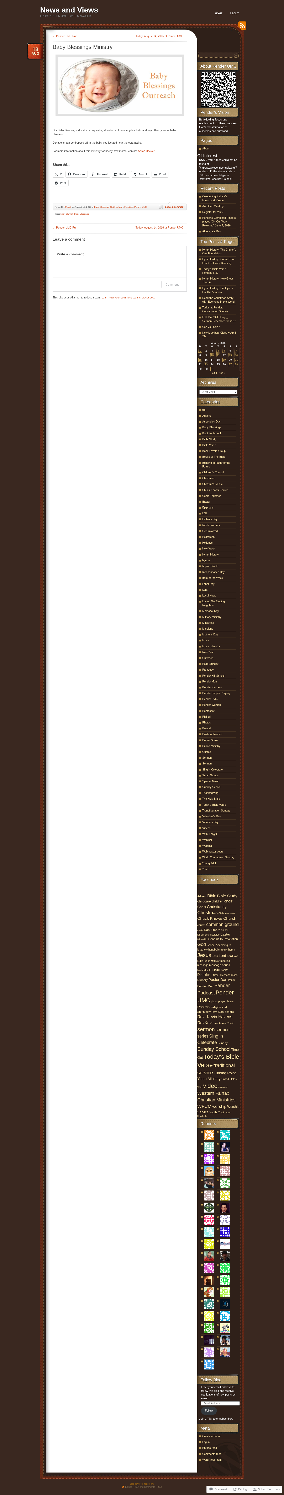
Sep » (222, 373)
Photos (206, 722)
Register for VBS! (212, 212)
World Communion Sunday (218, 857)
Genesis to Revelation (223, 939)
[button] (120, 85)
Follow (209, 1410)
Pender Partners (212, 687)
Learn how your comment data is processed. (128, 297)
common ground (222, 924)
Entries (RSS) (132, 1487)
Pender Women (211, 704)
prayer (222, 1001)
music (214, 969)
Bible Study (209, 439)
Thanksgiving (210, 792)
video (210, 1085)
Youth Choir (217, 1112)
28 (236, 364)
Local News (209, 595)
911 (204, 409)
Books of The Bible (213, 456)
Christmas (208, 478)
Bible (211, 896)
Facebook (209, 879)
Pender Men (209, 681)
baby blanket (67, 214)
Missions (207, 628)
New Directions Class (225, 975)
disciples (215, 934)
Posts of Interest (212, 734)
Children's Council (213, 472)
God (201, 944)
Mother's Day (210, 634)
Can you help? (211, 326)
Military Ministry (211, 617)
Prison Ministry (211, 746)
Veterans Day (210, 822)
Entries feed (209, 1447)
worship (219, 1106)
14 (236, 355)
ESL (204, 513)
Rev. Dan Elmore (223, 1011)
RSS (241, 27)
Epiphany (208, 507)
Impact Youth (210, 566)
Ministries (128, 207)
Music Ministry (211, 646)
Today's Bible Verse (214, 804)
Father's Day (209, 519)
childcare (204, 901)
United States (229, 1079)
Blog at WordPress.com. (142, 1484)
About (234, 13)
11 (218, 355)
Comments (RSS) (153, 1487)
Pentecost (208, 710)
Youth (205, 869)
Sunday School (211, 787)
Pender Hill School (213, 675)
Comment (172, 284)
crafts (200, 930)
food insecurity (211, 525)
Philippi (206, 716)
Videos (206, 828)
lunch (207, 960)
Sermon (207, 757)
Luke (200, 960)
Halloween (208, 536)
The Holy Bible (211, 798)
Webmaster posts (212, 851)
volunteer (223, 1087)
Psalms (203, 1007)
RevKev (204, 1022)
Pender (232, 980)
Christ (201, 907)
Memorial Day (210, 611)
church (201, 925)
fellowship (202, 939)
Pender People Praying (216, 693)
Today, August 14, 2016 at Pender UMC (161, 36)
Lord (230, 956)
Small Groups (210, 775)
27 (230, 364)
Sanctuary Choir (223, 1023)
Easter (206, 501)
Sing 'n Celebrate (212, 769)
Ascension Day (211, 421)
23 (206, 364)
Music (206, 640)
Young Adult (209, 863)
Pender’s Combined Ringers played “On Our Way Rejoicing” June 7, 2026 (219, 221)
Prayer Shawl (210, 740)
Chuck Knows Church (215, 490)
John (215, 956)
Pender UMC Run (65, 36)
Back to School (211, 433)
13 (230, 355)
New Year (208, 652)
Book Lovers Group (214, 450)
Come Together (211, 495)
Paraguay (208, 669)
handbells (214, 949)
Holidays (207, 542)
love (236, 956)
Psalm (229, 1001)
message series (219, 965)
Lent (204, 589)
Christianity (217, 907)
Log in (206, 1442)
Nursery (202, 980)
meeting (225, 960)
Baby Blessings (101, 207)
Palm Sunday (210, 663)
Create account (211, 1436)
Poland (206, 728)
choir (228, 901)
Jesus (204, 955)
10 (212, 355)
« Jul (214, 373)
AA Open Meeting (212, 206)
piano (214, 1001)
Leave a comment (174, 207)
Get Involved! (116, 207)
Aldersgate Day (211, 231)
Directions (203, 934)
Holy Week (208, 548)
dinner (224, 930)
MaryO (68, 207)
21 (236, 359)
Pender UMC (140, 207)
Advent (206, 415)
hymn (231, 949)
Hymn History (210, 554)
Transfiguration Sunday (216, 810)
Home (218, 13)
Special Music (210, 781)
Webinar (207, 839)
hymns (206, 560)
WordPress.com (212, 1459)
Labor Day (208, 583)
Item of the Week (212, 577)
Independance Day (213, 572)
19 (224, 359)
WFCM (204, 1106)
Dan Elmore (212, 930)
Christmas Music (212, 484)
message (202, 965)
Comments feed (211, 1453)
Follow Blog (210, 1380)
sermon (206, 1029)
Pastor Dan (218, 980)
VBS (199, 1087)
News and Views (69, 10)
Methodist (202, 970)
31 (212, 369)
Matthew (215, 961)
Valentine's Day (211, 816)
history (224, 949)
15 (200, 359)
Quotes (206, 751)
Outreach (207, 658)
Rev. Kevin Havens (214, 1016)
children (217, 901)
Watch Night (209, 834)
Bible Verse (209, 445)
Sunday (223, 1043)
